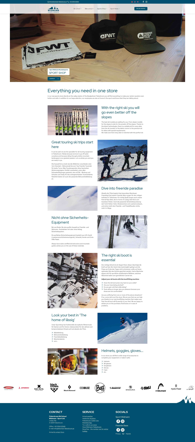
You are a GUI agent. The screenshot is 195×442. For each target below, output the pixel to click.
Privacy (118, 434)
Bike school (89, 9)
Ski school (77, 9)
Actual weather (87, 416)
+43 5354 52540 (59, 426)
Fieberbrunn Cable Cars (90, 421)
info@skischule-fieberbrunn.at (64, 429)
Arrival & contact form (56, 432)
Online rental (140, 8)
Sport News (114, 9)
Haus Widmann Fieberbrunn (91, 427)
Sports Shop (101, 9)
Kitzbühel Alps (87, 423)
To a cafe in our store (89, 425)
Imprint (128, 434)
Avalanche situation (89, 418)
